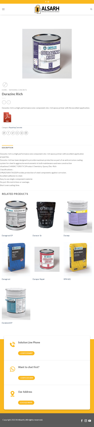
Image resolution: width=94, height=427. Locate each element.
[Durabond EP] (16, 303)
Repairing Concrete (18, 90)
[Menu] (3, 9)
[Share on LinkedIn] (26, 133)
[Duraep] (78, 215)
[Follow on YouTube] (89, 421)
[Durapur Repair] (47, 259)
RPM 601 (67, 279)
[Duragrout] (16, 259)
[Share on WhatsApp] (4, 133)
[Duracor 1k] (47, 215)
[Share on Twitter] (13, 133)
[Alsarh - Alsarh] (47, 9)
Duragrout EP (7, 236)
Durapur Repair (39, 279)
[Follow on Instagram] (48, 2)
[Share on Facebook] (8, 133)
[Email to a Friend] (17, 133)
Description (7, 148)
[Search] (91, 9)
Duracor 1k (37, 236)
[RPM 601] (78, 259)
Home (4, 90)
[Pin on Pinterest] (22, 133)
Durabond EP (7, 323)
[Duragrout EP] (16, 215)
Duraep (67, 236)
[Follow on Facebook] (46, 2)
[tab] (7, 147)
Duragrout (6, 279)
